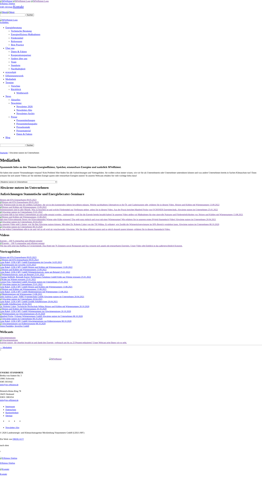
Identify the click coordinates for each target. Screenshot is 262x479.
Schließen (4, 22)
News (8, 96)
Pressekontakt (23, 127)
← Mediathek (6, 347)
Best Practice (17, 44)
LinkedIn (8, 421)
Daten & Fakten (19, 51)
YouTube (19, 421)
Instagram (24, 421)
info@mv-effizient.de (9, 385)
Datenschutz (10, 410)
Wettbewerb (22, 92)
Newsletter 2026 (24, 106)
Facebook (13, 421)
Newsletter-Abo (24, 110)
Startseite (4, 153)
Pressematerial (23, 130)
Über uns (9, 48)
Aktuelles (15, 99)
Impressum (10, 406)
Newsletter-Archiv (25, 113)
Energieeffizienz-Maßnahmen (25, 34)
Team (13, 62)
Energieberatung (13, 27)
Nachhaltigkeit (18, 68)
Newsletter (16, 103)
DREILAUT (18, 439)
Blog (7, 137)
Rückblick (16, 89)
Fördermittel (17, 38)
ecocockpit (10, 72)
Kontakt (18, 6)
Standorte (15, 65)
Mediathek (10, 79)
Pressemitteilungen (25, 120)
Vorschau (15, 86)
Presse (14, 116)
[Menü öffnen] (7, 12)
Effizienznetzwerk (14, 75)
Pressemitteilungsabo (26, 123)
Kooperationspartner (21, 55)
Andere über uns (19, 58)
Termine (9, 82)
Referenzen (16, 41)
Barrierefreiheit (11, 413)
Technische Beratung (21, 31)
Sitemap (8, 416)
